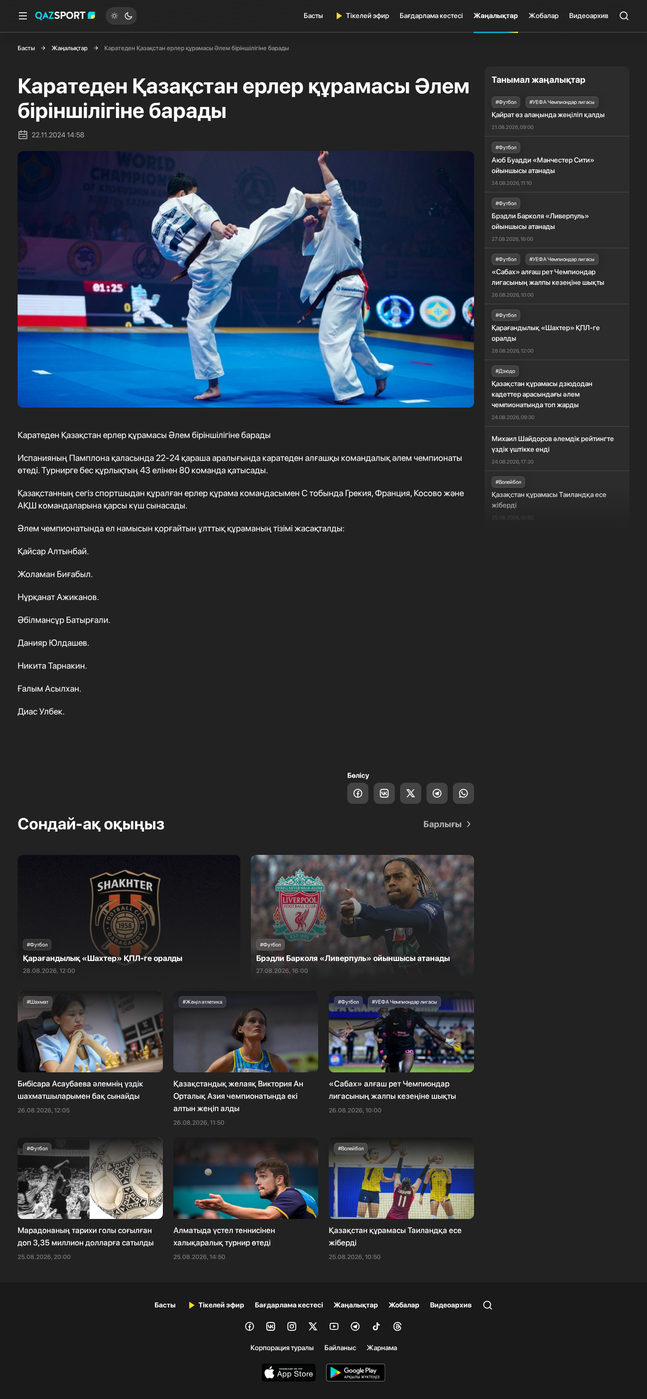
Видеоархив (588, 15)
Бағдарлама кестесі (431, 15)
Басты (313, 15)
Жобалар (544, 15)
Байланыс (340, 1348)
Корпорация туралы (282, 1348)
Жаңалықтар (496, 15)
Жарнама (382, 1348)
